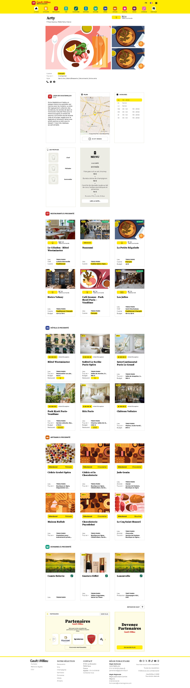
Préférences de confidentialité (148, 671)
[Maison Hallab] (60, 516)
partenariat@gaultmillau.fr (118, 670)
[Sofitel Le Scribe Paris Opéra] (95, 357)
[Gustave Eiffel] (95, 576)
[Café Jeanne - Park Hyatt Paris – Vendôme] (95, 293)
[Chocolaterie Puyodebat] (95, 516)
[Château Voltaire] (130, 407)
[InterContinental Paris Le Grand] (130, 357)
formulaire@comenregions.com (120, 683)
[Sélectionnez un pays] (151, 3)
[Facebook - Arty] (54, 82)
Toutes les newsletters (151, 668)
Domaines (60, 675)
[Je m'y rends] (95, 118)
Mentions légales (37, 667)
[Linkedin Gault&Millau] (149, 661)
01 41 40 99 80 (94, 670)
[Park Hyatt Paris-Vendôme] (60, 407)
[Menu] (156, 3)
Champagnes (61, 670)
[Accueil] (43, 2)
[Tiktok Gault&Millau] (152, 661)
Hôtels (59, 678)
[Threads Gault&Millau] (158, 661)
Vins (58, 667)
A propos (34, 664)
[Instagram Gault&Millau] (143, 661)
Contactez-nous (88, 673)
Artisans (60, 681)
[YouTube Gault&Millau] (155, 661)
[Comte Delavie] (60, 576)
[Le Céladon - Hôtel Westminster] (60, 243)
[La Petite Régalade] (130, 243)
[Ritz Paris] (95, 407)
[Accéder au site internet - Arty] (51, 82)
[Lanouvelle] (130, 576)
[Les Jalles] (130, 293)
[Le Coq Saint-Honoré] (130, 516)
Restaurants (61, 664)
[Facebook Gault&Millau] (141, 661)
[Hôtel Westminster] (60, 357)
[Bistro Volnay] (60, 293)
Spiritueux (60, 672)
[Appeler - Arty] (48, 82)
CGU (32, 669)
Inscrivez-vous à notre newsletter (147, 664)
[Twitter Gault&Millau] (146, 661)
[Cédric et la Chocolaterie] (95, 467)
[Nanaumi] (95, 243)
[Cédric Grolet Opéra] (60, 467)
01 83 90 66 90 (114, 681)
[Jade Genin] (130, 467)
